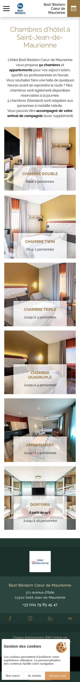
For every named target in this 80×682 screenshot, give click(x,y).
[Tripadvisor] (70, 618)
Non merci (13, 675)
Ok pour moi (57, 675)
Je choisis (34, 675)
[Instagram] (30, 618)
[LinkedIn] (50, 618)
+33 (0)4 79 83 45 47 (40, 604)
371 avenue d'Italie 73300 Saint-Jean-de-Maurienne (40, 595)
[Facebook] (10, 618)
